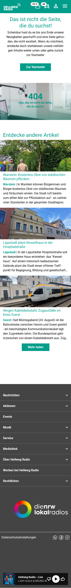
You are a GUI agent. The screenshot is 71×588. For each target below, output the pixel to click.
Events (7, 416)
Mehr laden (35, 347)
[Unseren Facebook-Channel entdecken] (61, 537)
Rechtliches (11, 481)
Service (8, 438)
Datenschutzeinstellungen (19, 537)
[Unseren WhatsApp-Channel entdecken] (55, 537)
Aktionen (9, 406)
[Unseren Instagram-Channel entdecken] (67, 537)
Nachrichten (11, 395)
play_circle (55, 578)
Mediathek (10, 449)
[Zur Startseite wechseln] (12, 7)
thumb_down (49, 579)
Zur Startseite (35, 67)
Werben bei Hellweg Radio (21, 470)
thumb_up (62, 579)
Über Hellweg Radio (16, 459)
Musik (7, 427)
